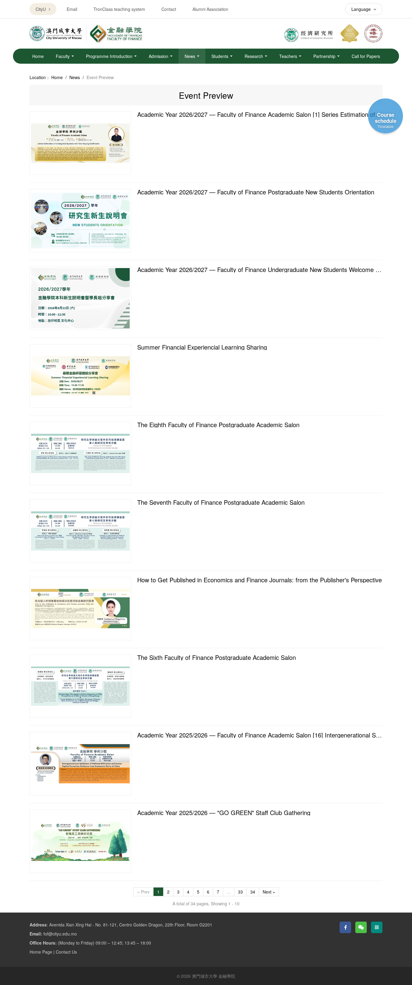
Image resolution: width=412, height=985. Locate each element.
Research (254, 56)
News (190, 56)
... (228, 892)
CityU (41, 9)
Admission (159, 56)
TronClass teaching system (119, 9)
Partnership (325, 56)
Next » (269, 892)
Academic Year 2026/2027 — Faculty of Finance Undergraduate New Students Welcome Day (261, 269)
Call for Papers (366, 56)
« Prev (143, 892)
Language (361, 9)
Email (72, 9)
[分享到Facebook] (345, 927)
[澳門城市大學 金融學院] (116, 33)
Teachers (288, 56)
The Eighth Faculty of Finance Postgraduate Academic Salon (218, 424)
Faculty (63, 56)
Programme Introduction (110, 56)
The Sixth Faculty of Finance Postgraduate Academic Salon (216, 657)
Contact (168, 9)
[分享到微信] (361, 927)
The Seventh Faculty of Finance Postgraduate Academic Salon (221, 502)
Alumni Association (210, 9)
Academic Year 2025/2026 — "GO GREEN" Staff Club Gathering (223, 812)
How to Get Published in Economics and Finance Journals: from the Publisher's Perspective (259, 579)
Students (220, 56)
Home (38, 56)
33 (240, 892)
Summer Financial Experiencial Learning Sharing (202, 347)
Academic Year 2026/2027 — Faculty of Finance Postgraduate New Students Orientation (255, 191)
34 (252, 892)
